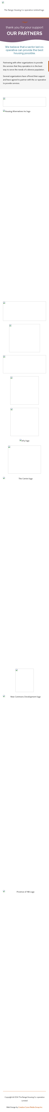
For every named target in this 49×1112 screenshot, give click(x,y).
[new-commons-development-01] (24, 789)
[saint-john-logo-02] (24, 460)
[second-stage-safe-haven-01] (24, 390)
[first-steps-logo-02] (24, 311)
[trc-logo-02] (24, 338)
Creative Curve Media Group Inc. (30, 1107)
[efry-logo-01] (24, 441)
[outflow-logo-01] (24, 364)
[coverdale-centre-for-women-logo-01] (24, 680)
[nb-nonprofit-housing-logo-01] (24, 422)
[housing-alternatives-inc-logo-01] (24, 204)
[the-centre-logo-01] (24, 571)
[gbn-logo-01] (24, 984)
